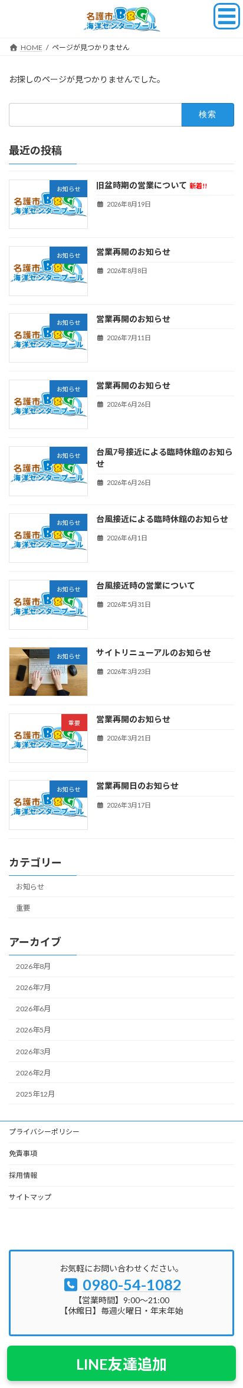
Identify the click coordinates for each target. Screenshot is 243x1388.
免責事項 (23, 1153)
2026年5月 (33, 1029)
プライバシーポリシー (44, 1131)
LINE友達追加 (121, 1364)
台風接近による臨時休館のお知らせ (162, 519)
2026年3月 (33, 1051)
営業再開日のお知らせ (137, 786)
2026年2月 (33, 1072)
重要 (23, 908)
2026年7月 (33, 987)
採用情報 (23, 1175)
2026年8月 (33, 966)
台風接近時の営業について (145, 585)
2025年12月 (35, 1094)
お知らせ (30, 886)
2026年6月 (33, 1008)
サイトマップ (30, 1197)
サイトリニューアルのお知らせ (153, 652)
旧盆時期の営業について (151, 185)
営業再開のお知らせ (133, 252)
